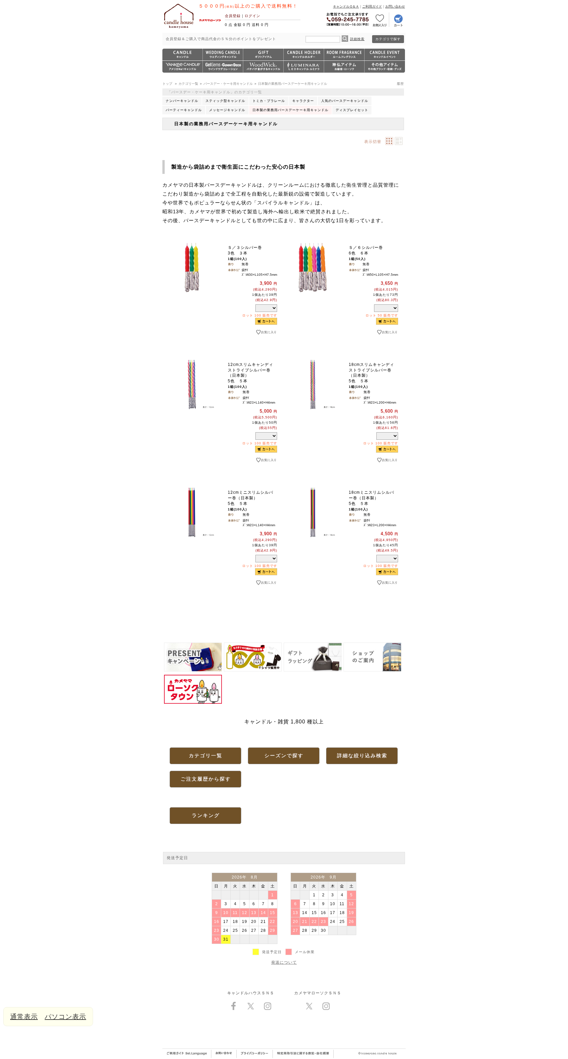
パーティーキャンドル (184, 110)
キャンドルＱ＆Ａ (346, 6)
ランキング (206, 815)
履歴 (400, 83)
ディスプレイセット (352, 110)
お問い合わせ (395, 6)
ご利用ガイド (372, 6)
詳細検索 (357, 39)
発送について (284, 962)
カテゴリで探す (388, 39)
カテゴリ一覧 (188, 83)
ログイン (252, 16)
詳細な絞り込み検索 (362, 755)
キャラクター (303, 101)
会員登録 (233, 16)
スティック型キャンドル (225, 101)
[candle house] (178, 28)
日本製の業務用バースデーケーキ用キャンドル (292, 83)
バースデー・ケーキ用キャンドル (228, 83)
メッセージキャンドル (227, 110)
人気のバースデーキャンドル (344, 101)
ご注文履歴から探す (205, 779)
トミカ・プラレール (268, 101)
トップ (167, 83)
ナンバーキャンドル (182, 101)
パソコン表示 (65, 1016)
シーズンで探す (283, 755)
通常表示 (24, 1016)
